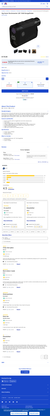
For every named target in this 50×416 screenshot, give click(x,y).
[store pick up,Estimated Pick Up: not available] (9, 85)
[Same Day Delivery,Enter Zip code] (40, 85)
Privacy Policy (40, 409)
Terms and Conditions (8, 410)
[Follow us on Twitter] (6, 402)
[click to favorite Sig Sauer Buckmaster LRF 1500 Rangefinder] (38, 46)
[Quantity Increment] (47, 79)
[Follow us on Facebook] (2, 402)
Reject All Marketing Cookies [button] (19, 413)
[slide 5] (34, 51)
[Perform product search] (47, 6)
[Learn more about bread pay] (25, 99)
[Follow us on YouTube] (9, 402)
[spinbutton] (25, 79)
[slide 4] (30, 51)
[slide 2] (20, 51)
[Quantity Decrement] (3, 79)
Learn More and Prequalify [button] (41, 62)
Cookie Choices (25, 410)
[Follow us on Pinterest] (17, 402)
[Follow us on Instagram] (13, 402)
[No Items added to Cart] (47, 4)
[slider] (25, 32)
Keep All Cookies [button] (34, 413)
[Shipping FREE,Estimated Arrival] (25, 85)
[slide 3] (25, 51)
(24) (47, 56)
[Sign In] (41, 4)
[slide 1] (16, 51)
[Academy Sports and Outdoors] (5, 4)
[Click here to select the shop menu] (2, 4)
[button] (43, 62)
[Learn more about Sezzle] (25, 96)
